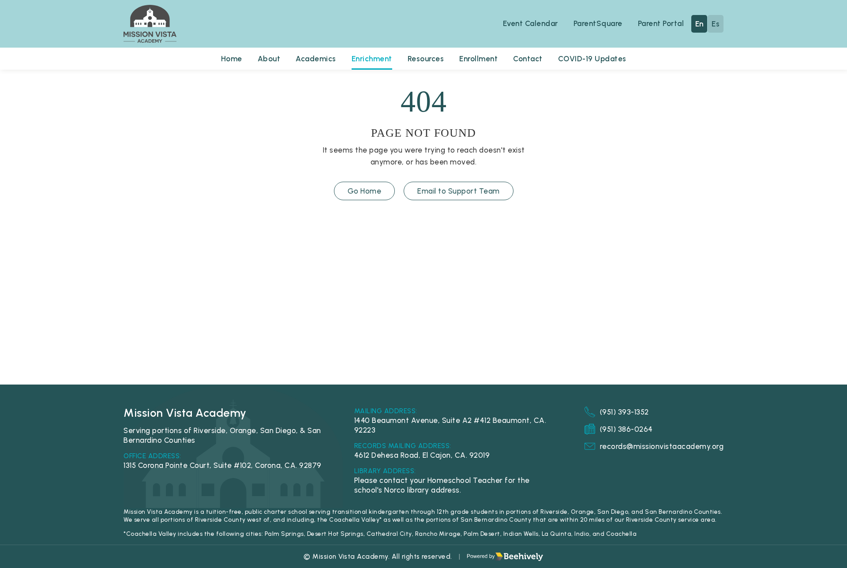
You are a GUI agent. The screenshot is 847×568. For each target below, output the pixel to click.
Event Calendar (530, 23)
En (699, 23)
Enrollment (478, 58)
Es (716, 23)
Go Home (365, 191)
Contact (528, 58)
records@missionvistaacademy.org (661, 446)
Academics (316, 58)
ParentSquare (597, 23)
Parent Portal (661, 23)
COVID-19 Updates (592, 58)
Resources (426, 58)
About (269, 58)
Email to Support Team (458, 191)
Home (231, 58)
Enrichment (372, 58)
